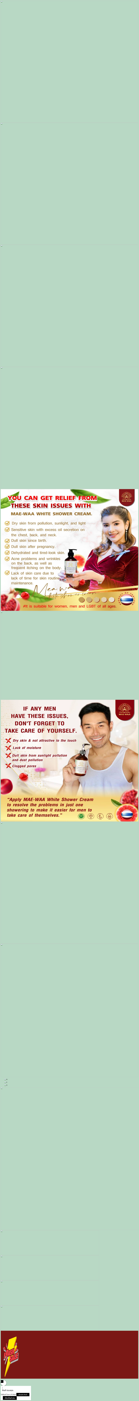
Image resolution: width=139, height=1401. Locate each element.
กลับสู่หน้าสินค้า (23, 1394)
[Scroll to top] (2, 1379)
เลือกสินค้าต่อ (10, 1398)
